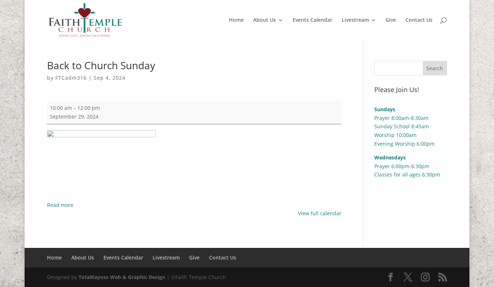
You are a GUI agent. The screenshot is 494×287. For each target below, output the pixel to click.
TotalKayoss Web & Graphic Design (121, 277)
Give (391, 20)
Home (236, 20)
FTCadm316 (71, 77)
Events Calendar (312, 20)
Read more (60, 204)
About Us (264, 20)
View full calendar (319, 213)
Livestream (355, 20)
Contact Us (419, 20)
